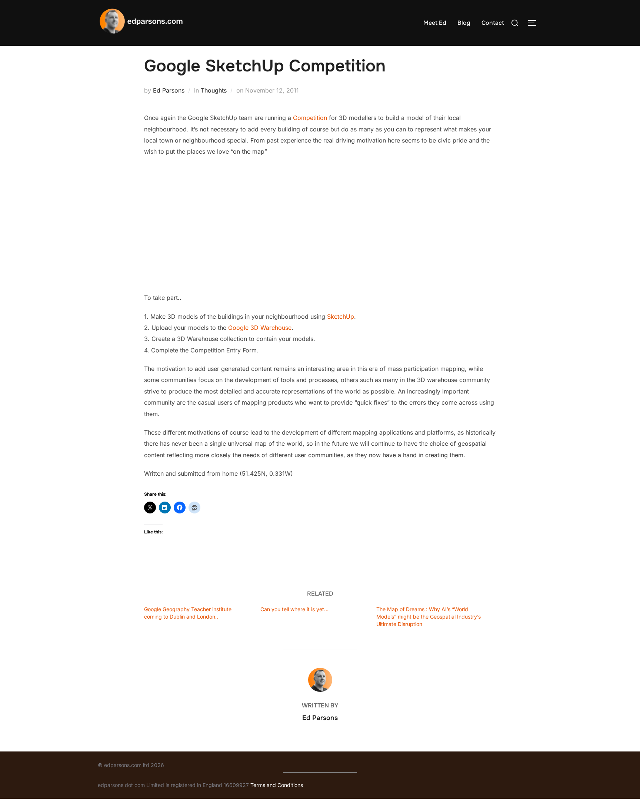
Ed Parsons (168, 90)
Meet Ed (434, 23)
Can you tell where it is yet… (294, 609)
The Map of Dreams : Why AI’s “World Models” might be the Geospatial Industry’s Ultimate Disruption (428, 616)
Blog (463, 23)
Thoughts (214, 90)
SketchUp (340, 316)
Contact (492, 23)
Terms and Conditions (276, 785)
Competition (310, 117)
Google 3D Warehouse (259, 327)
